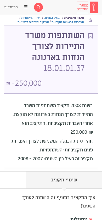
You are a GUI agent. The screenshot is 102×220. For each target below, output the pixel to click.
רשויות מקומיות (31, 18)
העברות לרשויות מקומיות (68, 22)
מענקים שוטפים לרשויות (33, 22)
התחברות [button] (11, 7)
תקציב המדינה (52, 18)
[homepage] (87, 7)
